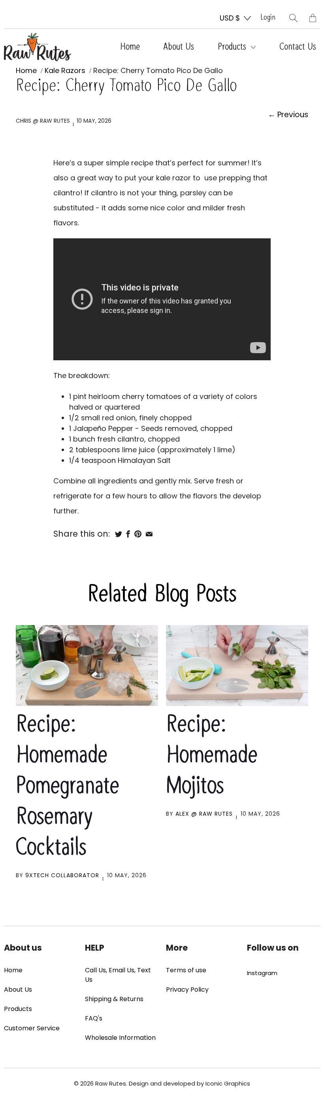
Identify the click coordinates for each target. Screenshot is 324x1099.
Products (233, 47)
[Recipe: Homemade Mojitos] (237, 665)
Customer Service (32, 1028)
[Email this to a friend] (149, 533)
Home (130, 47)
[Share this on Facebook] (128, 533)
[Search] (293, 18)
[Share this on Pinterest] (138, 533)
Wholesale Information (120, 1037)
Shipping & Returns (114, 999)
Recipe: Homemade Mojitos (212, 756)
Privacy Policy (187, 989)
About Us (179, 47)
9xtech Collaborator (62, 875)
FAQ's (93, 1018)
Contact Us (297, 47)
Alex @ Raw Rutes (204, 814)
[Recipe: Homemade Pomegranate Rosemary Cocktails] (87, 665)
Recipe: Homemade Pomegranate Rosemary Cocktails (67, 786)
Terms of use (186, 970)
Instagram (262, 973)
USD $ (230, 18)
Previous (288, 114)
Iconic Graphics (227, 1083)
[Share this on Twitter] (118, 533)
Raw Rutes (110, 1083)
